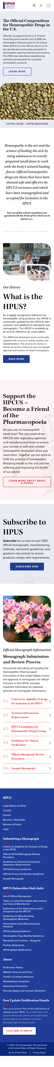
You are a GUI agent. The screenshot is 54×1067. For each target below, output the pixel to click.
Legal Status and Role (14, 805)
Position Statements (13, 945)
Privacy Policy (39, 1052)
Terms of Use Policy (18, 1052)
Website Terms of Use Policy (18, 972)
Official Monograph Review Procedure (23, 756)
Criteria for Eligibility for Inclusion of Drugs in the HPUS (25, 848)
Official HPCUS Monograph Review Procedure (21, 856)
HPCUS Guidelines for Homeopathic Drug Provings (24, 729)
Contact (7, 810)
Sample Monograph (19, 769)
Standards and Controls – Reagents (21, 940)
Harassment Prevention (15, 986)
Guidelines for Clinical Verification (21, 743)
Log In (41, 5)
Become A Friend (12, 824)
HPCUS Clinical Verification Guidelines (23, 874)
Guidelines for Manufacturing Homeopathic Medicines (18, 917)
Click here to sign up (19, 1030)
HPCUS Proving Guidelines (17, 869)
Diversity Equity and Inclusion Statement (24, 990)
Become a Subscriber (14, 819)
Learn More (17, 71)
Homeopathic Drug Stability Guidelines (23, 935)
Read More (16, 359)
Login (6, 829)
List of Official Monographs (17, 896)
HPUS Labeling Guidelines (17, 931)
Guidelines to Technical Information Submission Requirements (21, 863)
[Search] (34, 5)
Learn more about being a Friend (27, 482)
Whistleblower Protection (16, 981)
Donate (7, 815)
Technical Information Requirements (21, 715)
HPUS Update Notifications (17, 949)
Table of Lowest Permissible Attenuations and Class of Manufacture (25, 902)
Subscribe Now (27, 566)
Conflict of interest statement (18, 976)
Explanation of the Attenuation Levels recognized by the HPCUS (23, 910)
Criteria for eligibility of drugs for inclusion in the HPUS (25, 701)
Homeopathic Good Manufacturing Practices (21, 925)
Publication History (13, 967)
